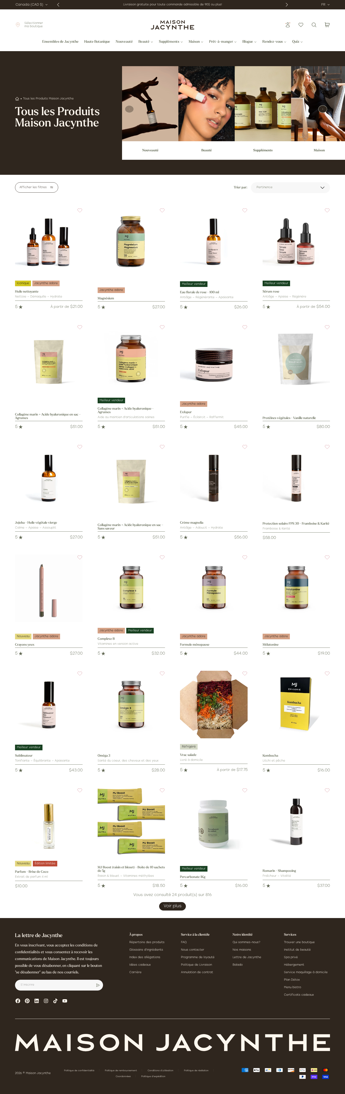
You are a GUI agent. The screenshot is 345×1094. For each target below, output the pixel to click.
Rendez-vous (272, 42)
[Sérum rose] (296, 241)
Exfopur (186, 412)
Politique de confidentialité (79, 1071)
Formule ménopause (194, 645)
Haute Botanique (97, 42)
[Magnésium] (131, 241)
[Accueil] (17, 99)
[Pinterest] (27, 1001)
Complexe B (106, 639)
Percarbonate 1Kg (192, 877)
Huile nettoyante (26, 292)
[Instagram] (46, 1001)
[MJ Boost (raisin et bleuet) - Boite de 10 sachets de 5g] (131, 821)
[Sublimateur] (49, 704)
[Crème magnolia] (214, 478)
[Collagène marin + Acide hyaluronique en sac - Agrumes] (49, 358)
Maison (194, 42)
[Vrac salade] (214, 704)
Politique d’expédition (153, 1076)
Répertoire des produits (147, 942)
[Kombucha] (296, 704)
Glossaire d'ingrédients (146, 950)
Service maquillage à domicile (306, 972)
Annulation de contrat (197, 972)
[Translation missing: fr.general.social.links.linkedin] (36, 1001)
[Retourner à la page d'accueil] (172, 1042)
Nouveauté (124, 42)
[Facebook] (18, 1001)
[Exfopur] (214, 358)
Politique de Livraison (196, 965)
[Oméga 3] (131, 704)
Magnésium (106, 298)
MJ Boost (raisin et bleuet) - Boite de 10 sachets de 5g (131, 869)
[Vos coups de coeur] (301, 25)
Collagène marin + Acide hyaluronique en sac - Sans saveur (130, 526)
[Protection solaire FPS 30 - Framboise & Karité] (296, 478)
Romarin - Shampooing (279, 871)
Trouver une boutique (299, 942)
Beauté (144, 42)
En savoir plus (216, 4)
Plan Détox (292, 980)
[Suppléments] (263, 103)
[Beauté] (206, 103)
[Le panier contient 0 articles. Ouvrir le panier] (327, 25)
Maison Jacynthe (38, 1073)
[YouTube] (65, 1001)
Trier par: (240, 187)
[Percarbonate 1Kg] (214, 821)
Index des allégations (144, 957)
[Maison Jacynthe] (172, 25)
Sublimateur (24, 756)
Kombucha (270, 756)
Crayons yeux (24, 645)
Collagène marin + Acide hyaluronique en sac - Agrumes (47, 416)
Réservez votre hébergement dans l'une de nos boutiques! (162, 4)
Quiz (295, 42)
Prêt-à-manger (221, 42)
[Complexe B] (131, 588)
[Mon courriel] (98, 985)
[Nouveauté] (150, 103)
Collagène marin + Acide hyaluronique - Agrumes (125, 410)
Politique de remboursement (121, 1071)
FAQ (184, 942)
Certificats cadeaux (299, 995)
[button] (77, 213)
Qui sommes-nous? (246, 942)
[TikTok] (55, 1001)
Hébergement (294, 965)
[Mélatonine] (296, 588)
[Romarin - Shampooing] (296, 821)
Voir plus (172, 906)
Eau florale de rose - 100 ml (199, 292)
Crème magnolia (191, 523)
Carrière (135, 972)
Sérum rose (271, 292)
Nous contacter (192, 950)
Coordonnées (123, 1076)
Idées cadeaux (140, 965)
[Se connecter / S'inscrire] (288, 25)
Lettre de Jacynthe (247, 957)
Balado (238, 965)
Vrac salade (188, 755)
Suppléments (169, 42)
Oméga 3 (104, 756)
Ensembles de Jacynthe (60, 42)
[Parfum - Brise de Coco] (49, 821)
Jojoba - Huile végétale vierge (36, 523)
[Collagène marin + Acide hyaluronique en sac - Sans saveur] (131, 478)
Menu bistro (292, 987)
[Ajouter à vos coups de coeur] (77, 213)
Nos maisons (242, 950)
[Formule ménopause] (214, 588)
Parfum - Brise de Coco (31, 872)
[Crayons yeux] (49, 588)
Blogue (247, 42)
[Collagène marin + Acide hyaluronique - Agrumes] (131, 358)
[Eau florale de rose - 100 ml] (214, 241)
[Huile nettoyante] (49, 241)
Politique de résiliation (196, 1071)
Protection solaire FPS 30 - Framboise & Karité (296, 524)
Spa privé (291, 957)
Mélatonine (271, 645)
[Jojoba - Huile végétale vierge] (49, 478)
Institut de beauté (297, 950)
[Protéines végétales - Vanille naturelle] (296, 358)
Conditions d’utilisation (161, 1071)
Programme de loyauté (198, 957)
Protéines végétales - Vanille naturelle (289, 418)
